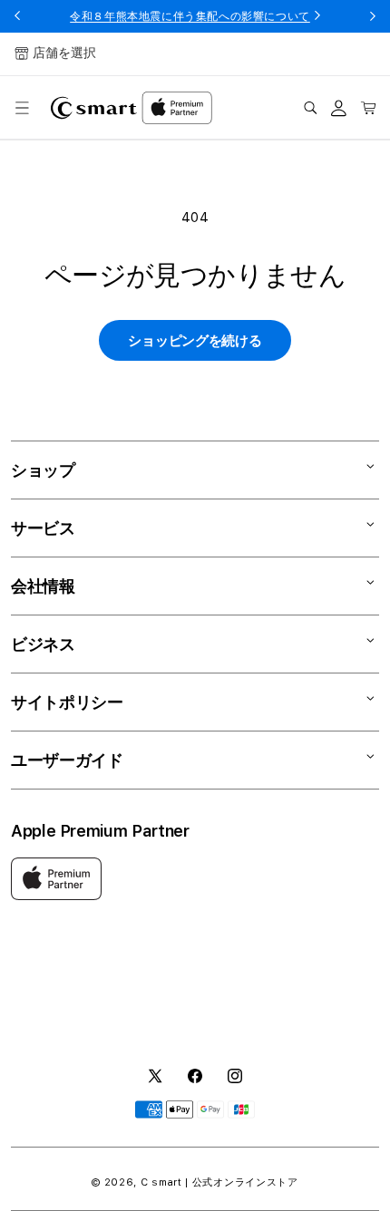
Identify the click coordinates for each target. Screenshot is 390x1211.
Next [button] (373, 16)
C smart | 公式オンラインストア (219, 1182)
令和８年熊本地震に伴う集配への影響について (190, 16)
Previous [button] (17, 16)
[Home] (94, 107)
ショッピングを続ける (194, 341)
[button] (21, 107)
